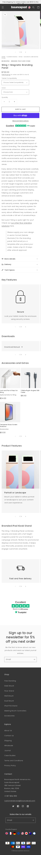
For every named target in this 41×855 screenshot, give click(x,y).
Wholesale (8, 745)
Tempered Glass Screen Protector (8, 425)
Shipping (8, 740)
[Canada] (26, 834)
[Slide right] (25, 52)
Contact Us (9, 736)
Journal (7, 750)
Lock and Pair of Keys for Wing (9, 391)
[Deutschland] (14, 834)
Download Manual (12, 347)
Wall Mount (9, 696)
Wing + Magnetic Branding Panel (20, 57)
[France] (10, 834)
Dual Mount (9, 701)
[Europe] (18, 834)
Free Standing (10, 681)
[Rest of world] (34, 834)
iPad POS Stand (10, 706)
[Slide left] (15, 52)
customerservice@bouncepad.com (19, 800)
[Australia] (30, 834)
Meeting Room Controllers (15, 711)
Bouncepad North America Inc (22, 850)
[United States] (22, 834)
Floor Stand (9, 691)
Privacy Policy (10, 765)
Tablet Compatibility (9, 78)
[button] (2, 7)
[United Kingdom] (6, 834)
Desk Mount (9, 686)
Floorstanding (12, 57)
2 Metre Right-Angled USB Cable (30, 391)
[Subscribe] (34, 659)
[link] (20, 295)
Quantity (5, 97)
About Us (8, 730)
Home (3, 57)
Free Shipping (6, 74)
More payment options (20, 121)
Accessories (9, 716)
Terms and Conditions (13, 760)
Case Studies (9, 755)
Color (4, 88)
